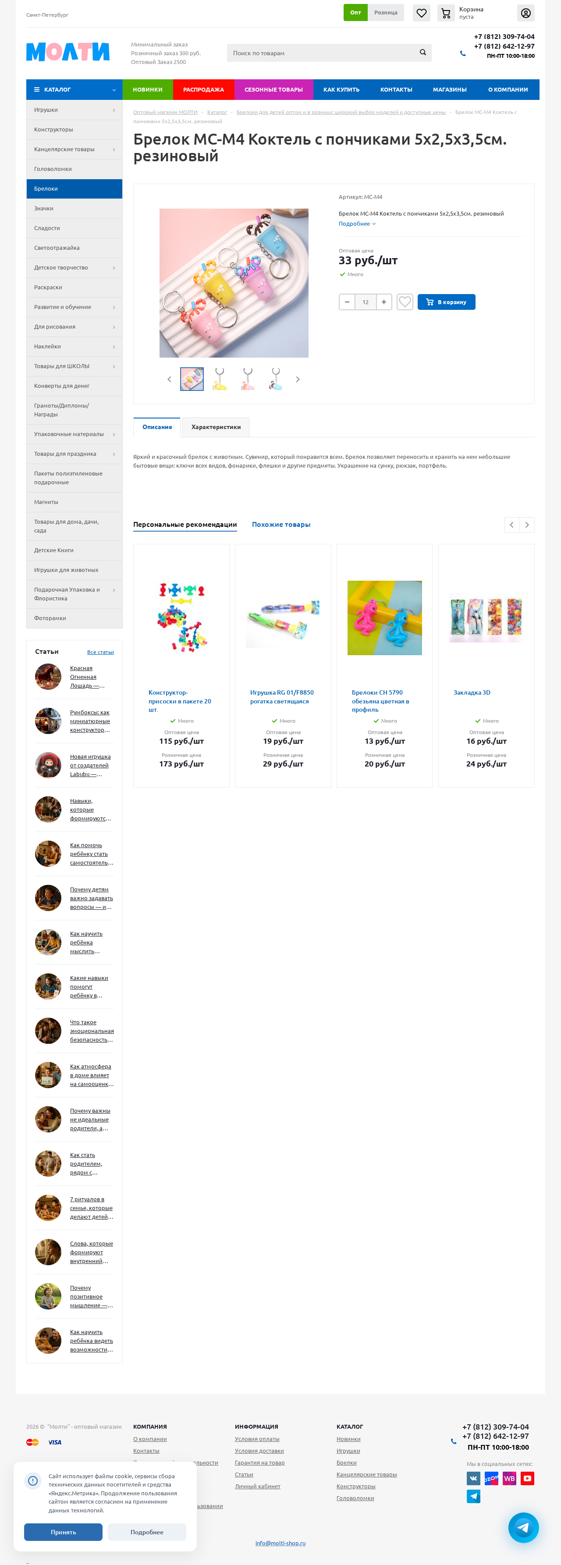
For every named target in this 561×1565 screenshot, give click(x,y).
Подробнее (147, 1532)
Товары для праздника (65, 454)
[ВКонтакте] (473, 1478)
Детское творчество (61, 267)
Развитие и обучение (62, 307)
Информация (256, 1426)
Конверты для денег (61, 386)
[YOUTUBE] (527, 1478)
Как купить (341, 89)
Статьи (244, 1474)
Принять (63, 1532)
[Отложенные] (421, 12)
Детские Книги (54, 550)
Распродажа (203, 89)
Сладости (47, 228)
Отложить (405, 302)
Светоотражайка (57, 248)
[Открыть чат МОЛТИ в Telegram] (523, 1527)
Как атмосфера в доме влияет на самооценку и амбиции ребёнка (90, 1075)
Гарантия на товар (260, 1462)
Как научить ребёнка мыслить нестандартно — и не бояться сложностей (90, 942)
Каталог (57, 89)
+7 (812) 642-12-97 (504, 46)
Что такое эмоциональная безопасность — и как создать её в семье (92, 1031)
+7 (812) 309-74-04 (504, 36)
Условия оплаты (257, 1439)
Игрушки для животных (66, 570)
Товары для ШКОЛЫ (61, 366)
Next (297, 379)
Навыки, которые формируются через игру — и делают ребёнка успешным (90, 810)
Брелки (347, 1462)
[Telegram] (473, 1496)
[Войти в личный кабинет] (526, 12)
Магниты (46, 502)
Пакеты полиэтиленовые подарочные (68, 477)
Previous (169, 379)
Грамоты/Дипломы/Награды (61, 409)
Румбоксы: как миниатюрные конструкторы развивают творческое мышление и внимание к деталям (90, 721)
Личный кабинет (257, 1486)
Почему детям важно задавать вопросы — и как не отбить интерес (91, 898)
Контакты (396, 89)
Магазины (450, 89)
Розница (386, 12)
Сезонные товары (274, 89)
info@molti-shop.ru (280, 1543)
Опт (355, 12)
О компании (508, 89)
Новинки (148, 89)
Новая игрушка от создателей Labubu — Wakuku (90, 765)
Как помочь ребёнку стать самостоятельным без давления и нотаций (92, 854)
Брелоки (46, 188)
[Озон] (491, 1478)
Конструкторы (53, 129)
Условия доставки (259, 1451)
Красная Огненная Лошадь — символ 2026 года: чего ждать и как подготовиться (90, 677)
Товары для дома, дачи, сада (66, 525)
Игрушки (46, 109)
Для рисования (54, 326)
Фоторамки (50, 618)
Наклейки (47, 346)
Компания (150, 1426)
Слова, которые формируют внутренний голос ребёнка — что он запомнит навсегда (91, 1252)
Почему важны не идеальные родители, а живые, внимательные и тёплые (90, 1119)
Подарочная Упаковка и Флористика (67, 593)
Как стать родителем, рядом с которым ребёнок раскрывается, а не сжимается (92, 1164)
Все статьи (100, 652)
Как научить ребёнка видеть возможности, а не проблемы (91, 1341)
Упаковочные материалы (69, 434)
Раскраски (48, 287)
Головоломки (53, 169)
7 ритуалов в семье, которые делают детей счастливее (91, 1208)
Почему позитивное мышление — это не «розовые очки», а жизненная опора (88, 1297)
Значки (43, 208)
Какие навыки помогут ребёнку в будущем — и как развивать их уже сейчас (89, 987)
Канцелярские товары (64, 149)
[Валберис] (509, 1478)
